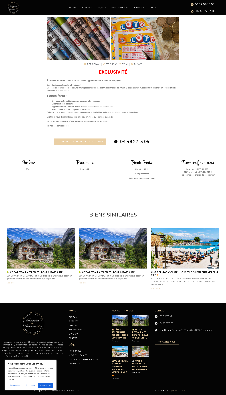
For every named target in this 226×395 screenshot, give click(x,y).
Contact (154, 7)
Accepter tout (45, 385)
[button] (80, 141)
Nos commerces (120, 7)
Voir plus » (11, 283)
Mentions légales (78, 355)
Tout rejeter (30, 385)
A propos (87, 7)
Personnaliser (15, 385)
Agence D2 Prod (177, 391)
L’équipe (101, 7)
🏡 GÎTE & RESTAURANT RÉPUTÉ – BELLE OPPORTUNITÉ (35, 272)
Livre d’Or (139, 7)
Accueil (73, 7)
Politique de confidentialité (83, 359)
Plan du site (75, 364)
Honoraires (75, 351)
